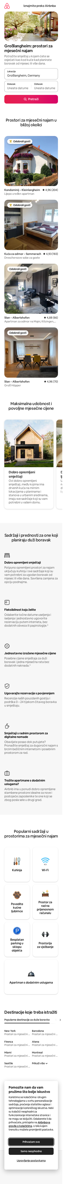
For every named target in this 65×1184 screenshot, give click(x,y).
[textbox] (17, 88)
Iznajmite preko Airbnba (39, 6)
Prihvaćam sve (31, 1141)
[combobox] (31, 75)
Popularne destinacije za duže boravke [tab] (27, 1019)
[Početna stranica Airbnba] (7, 6)
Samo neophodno (31, 1151)
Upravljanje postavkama (31, 1160)
